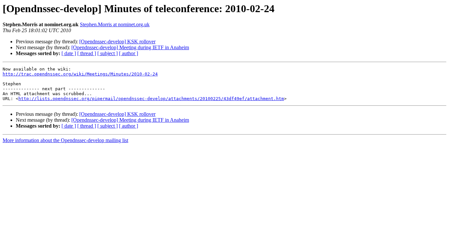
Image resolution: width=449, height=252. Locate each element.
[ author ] (128, 53)
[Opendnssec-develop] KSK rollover (117, 41)
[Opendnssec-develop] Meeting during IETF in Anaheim (130, 47)
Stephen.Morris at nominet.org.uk (115, 24)
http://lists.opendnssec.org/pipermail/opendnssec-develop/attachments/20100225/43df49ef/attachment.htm (151, 98)
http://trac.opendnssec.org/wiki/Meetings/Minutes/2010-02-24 (80, 74)
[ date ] (68, 53)
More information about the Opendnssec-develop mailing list (65, 140)
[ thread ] (86, 53)
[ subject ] (107, 53)
